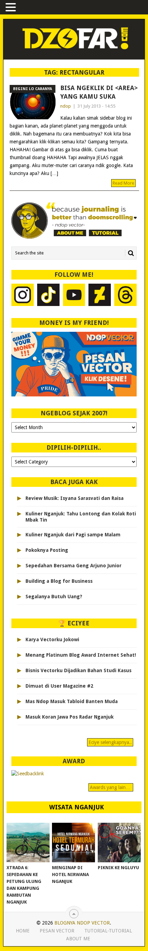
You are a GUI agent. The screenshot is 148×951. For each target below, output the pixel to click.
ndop (65, 106)
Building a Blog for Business (59, 581)
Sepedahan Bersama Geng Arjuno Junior (73, 565)
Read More (123, 183)
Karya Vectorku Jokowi (52, 639)
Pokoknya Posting (46, 550)
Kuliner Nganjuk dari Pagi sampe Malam (72, 534)
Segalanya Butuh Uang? (53, 596)
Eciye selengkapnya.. (110, 742)
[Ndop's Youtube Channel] (74, 296)
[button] (12, 7)
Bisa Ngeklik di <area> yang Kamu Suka (99, 92)
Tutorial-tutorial (108, 930)
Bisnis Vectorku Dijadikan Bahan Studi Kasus (78, 670)
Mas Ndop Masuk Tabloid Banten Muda (71, 701)
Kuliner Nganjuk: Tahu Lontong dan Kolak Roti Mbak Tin (80, 517)
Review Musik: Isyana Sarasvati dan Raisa (74, 498)
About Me (78, 938)
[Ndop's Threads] (125, 296)
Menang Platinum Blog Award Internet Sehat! (80, 655)
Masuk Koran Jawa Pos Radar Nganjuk (69, 717)
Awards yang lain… (111, 787)
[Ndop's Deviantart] (99, 296)
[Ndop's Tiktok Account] (48, 296)
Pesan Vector (57, 930)
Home (23, 930)
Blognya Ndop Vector (82, 923)
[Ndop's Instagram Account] (22, 296)
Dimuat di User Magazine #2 (59, 686)
